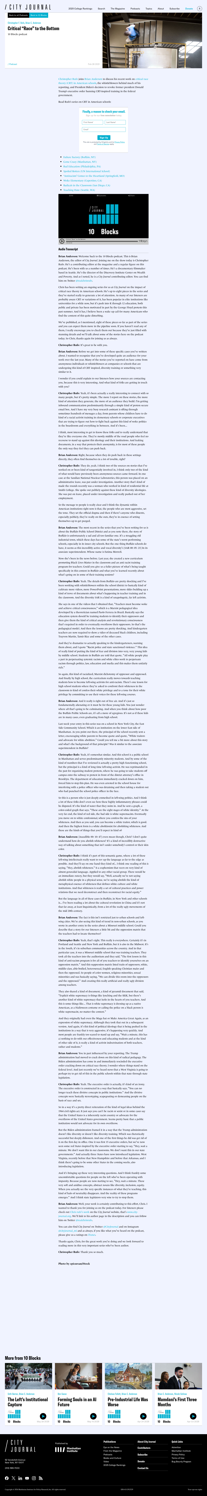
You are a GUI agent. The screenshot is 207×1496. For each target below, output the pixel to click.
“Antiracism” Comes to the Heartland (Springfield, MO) (94, 175)
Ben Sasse (62, 1394)
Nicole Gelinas (180, 1394)
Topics (149, 8)
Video (106, 1461)
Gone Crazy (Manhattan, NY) (80, 161)
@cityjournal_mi (67, 1230)
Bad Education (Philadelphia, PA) (82, 166)
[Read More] (152, 40)
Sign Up (104, 137)
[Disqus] (103, 1309)
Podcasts (135, 8)
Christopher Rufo (68, 78)
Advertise (176, 1447)
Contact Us (143, 1468)
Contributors (144, 1448)
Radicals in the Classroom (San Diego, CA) (86, 185)
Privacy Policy (119, 142)
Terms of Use (178, 1458)
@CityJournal (110, 1226)
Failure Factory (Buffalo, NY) (79, 157)
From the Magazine (113, 1451)
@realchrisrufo (84, 280)
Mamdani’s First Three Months (177, 1402)
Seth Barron (13, 1394)
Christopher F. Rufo (16, 23)
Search (101, 8)
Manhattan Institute (181, 1451)
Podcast (13, 64)
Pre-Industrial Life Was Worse (128, 1402)
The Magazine (118, 8)
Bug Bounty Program (181, 1461)
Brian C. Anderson (33, 23)
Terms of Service (103, 144)
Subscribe (175, 8)
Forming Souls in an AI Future (77, 1402)
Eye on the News (111, 1447)
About (161, 8)
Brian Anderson (93, 78)
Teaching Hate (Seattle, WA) (79, 189)
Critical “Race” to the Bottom (33, 28)
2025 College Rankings (80, 8)
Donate (189, 8)
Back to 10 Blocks (39, 15)
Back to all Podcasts (18, 15)
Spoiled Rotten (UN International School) (86, 171)
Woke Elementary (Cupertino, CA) (82, 180)
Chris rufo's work (79, 1211)
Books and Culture (112, 1458)
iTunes (91, 1234)
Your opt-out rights (195, 1489)
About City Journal (147, 1441)
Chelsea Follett (114, 1394)
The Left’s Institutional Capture (28, 1402)
